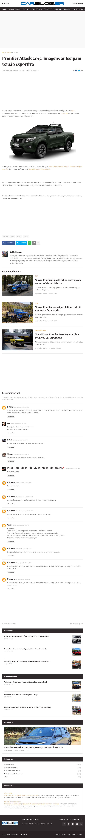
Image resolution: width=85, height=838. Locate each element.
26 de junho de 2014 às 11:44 (21, 454)
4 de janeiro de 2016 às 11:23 (23, 548)
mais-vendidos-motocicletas (42, 774)
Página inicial (6, 52)
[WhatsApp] (29, 243)
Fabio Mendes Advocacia (12, 802)
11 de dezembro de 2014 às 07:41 (24, 496)
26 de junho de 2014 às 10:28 (20, 440)
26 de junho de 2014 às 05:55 (18, 423)
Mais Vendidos (14, 9)
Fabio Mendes (16, 252)
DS (8, 423)
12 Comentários (33, 71)
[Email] (82, 71)
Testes (47, 9)
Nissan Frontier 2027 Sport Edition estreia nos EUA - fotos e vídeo (58, 308)
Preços (25, 9)
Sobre (64, 834)
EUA (36, 276)
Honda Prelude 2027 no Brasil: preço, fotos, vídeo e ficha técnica (25, 649)
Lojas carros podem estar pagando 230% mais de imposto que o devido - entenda (31, 804)
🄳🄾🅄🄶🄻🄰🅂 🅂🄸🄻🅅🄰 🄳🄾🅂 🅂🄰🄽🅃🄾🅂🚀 (35, 468)
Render (26, 236)
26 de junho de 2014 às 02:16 (21, 407)
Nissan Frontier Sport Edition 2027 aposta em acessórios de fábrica (58, 281)
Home (4, 9)
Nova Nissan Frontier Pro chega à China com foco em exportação (57, 336)
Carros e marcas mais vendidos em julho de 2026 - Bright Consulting (27, 707)
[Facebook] (76, 71)
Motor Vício (8, 793)
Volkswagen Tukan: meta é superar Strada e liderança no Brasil (25, 682)
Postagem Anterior (9, 624)
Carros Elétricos (36, 9)
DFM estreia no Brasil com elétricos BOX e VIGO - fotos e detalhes (26, 636)
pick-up (19, 236)
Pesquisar (76, 3)
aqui (73, 111)
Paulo (9, 439)
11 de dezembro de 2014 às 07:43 (24, 511)
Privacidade (71, 834)
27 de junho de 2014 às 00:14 (72, 468)
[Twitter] (79, 71)
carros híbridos (40, 330)
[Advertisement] (42, 29)
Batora (10, 407)
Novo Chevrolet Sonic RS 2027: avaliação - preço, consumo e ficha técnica (33, 747)
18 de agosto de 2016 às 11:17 (23, 579)
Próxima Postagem (75, 624)
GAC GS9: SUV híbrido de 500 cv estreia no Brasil (21, 795)
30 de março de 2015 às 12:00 (21, 525)
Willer (9, 525)
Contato (67, 9)
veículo (65, 113)
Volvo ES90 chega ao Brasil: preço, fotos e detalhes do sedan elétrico (27, 661)
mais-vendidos (42, 765)
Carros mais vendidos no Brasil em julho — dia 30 (21, 695)
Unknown (11, 482)
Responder (11, 416)
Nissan (12, 236)
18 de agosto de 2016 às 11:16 (23, 563)
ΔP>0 (42, 777)
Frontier (15, 52)
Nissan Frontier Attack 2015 (39, 169)
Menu (6, 3)
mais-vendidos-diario (42, 768)
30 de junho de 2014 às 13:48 (23, 482)
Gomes (10, 454)
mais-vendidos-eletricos (42, 771)
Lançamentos (57, 9)
